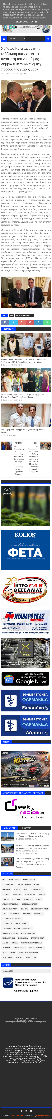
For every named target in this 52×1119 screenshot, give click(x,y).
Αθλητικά (17, 894)
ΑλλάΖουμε (30, 894)
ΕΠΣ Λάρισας (14, 914)
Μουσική (6, 948)
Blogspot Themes (43, 1116)
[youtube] (31, 1111)
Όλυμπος (6, 889)
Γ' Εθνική (16, 899)
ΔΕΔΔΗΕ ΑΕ (28, 899)
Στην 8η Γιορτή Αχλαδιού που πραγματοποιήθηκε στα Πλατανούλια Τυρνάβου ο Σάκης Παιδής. (22, 395)
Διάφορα (24, 909)
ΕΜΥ (4, 914)
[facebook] (21, 1111)
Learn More (22, 22)
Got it (34, 22)
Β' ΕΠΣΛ (42, 894)
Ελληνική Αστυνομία (11, 919)
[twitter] (26, 1111)
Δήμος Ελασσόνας (10, 904)
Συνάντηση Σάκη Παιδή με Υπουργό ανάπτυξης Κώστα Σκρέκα (23, 430)
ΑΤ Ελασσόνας (36, 889)
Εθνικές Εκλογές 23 (24, 315)
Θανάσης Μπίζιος (10, 933)
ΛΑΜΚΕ (5, 943)
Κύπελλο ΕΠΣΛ (37, 938)
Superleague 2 (8, 885)
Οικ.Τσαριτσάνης (36, 948)
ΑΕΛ (25, 889)
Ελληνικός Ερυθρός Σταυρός (14, 923)
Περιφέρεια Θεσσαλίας (28, 953)
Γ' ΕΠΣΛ (5, 899)
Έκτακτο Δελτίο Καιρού (28, 885)
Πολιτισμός (7, 957)
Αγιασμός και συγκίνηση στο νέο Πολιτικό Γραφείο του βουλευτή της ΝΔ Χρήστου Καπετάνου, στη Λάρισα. (23, 360)
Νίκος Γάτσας (20, 948)
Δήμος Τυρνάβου (9, 909)
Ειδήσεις (27, 914)
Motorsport (14, 880)
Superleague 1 (29, 880)
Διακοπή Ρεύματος (39, 909)
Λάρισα (15, 943)
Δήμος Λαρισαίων (29, 904)
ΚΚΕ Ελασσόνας (28, 933)
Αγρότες (6, 894)
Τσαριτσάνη (31, 957)
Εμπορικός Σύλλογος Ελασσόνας (16, 928)
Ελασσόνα (38, 914)
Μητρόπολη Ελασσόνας (31, 943)
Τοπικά (19, 957)
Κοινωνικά (23, 938)
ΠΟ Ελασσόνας (8, 953)
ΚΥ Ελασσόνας (8, 938)
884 (11, 315)
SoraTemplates (17, 1116)
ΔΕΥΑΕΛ (39, 899)
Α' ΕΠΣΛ (17, 889)
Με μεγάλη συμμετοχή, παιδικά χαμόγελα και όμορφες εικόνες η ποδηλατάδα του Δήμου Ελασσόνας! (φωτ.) (32, 848)
